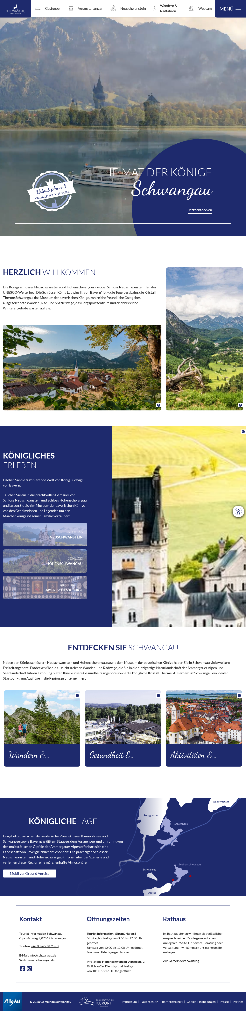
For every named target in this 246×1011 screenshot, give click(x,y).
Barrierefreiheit (172, 1001)
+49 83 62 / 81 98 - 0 (45, 946)
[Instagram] (29, 968)
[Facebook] (22, 968)
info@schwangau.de (43, 955)
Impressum (129, 1001)
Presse (224, 1001)
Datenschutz (149, 1001)
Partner (238, 1001)
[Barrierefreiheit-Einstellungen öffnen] (238, 511)
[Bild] (82, 367)
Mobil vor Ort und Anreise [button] (29, 873)
